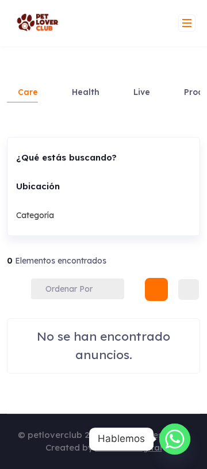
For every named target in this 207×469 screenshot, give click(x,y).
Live (141, 92)
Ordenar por (69, 289)
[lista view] (188, 289)
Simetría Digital (128, 447)
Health (85, 92)
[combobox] (99, 215)
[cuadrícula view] (156, 289)
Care (28, 92)
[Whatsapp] (174, 439)
